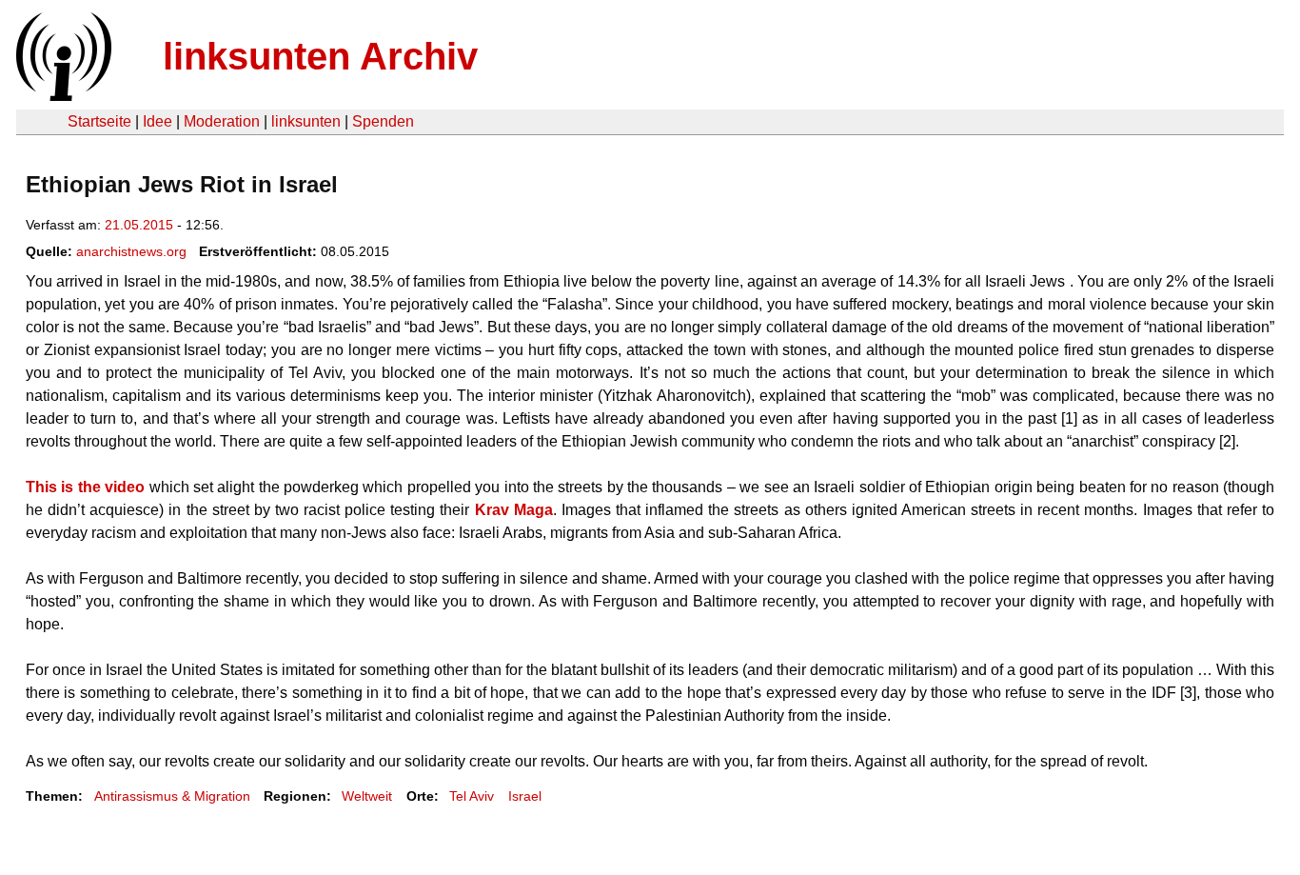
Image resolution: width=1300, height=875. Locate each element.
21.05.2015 (139, 224)
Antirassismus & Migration (172, 796)
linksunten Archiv (320, 56)
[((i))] (62, 96)
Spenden (383, 121)
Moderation (222, 121)
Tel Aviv (471, 796)
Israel (525, 796)
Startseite (99, 121)
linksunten (306, 121)
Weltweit (367, 796)
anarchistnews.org (131, 251)
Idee (157, 121)
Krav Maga (514, 510)
